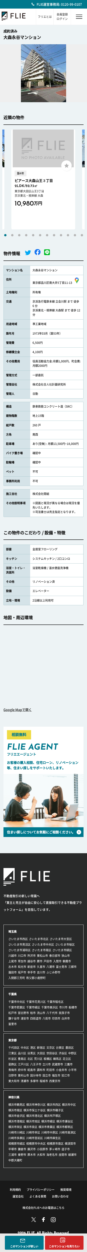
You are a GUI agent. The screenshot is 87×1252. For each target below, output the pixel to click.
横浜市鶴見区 (16, 1104)
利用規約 (15, 1189)
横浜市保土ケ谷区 (34, 1110)
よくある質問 (37, 1196)
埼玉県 (12, 931)
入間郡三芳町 (16, 977)
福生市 (56, 1075)
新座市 (31, 966)
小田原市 (42, 1149)
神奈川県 (13, 1097)
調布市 (41, 1069)
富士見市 (61, 966)
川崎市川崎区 (16, 1132)
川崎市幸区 (33, 1132)
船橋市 (73, 1007)
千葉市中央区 (16, 1001)
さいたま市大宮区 (61, 939)
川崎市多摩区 (16, 1138)
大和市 (41, 1154)
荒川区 (38, 1058)
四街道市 (35, 1018)
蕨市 (39, 961)
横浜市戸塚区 (52, 1115)
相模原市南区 (55, 1143)
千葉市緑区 (33, 1007)
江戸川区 (23, 1064)
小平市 (72, 1069)
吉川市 (41, 972)
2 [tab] (12, 235)
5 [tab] (33, 235)
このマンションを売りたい (64, 1246)
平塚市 (12, 1149)
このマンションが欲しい (24, 1246)
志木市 (12, 966)
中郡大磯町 (15, 1160)
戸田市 (48, 961)
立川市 (46, 1064)
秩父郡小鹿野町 (36, 977)
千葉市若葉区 (16, 1007)
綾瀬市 (72, 1154)
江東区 (12, 1053)
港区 (33, 1047)
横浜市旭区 (33, 1121)
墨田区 (69, 1047)
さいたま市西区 (18, 939)
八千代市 (52, 1012)
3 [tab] (19, 235)
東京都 (12, 1040)
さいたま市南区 (41, 950)
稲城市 (44, 1081)
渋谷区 (63, 1053)
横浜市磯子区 (55, 1110)
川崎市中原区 (49, 1132)
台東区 (60, 1047)
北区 (30, 1058)
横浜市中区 (69, 1104)
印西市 (56, 1018)
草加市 (22, 961)
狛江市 (65, 1075)
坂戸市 (22, 972)
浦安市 (25, 1018)
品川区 (22, 1053)
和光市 (22, 966)
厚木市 (31, 1154)
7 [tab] (47, 235)
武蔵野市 (57, 1064)
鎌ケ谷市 (13, 1018)
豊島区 (22, 1058)
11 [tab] (75, 235)
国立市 (46, 1075)
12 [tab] (82, 235)
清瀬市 (25, 1081)
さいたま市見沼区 (19, 944)
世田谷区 (52, 1053)
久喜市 (41, 966)
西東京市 (54, 1081)
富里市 (12, 1024)
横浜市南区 (15, 1110)
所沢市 (31, 955)
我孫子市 (64, 1012)
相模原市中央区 (36, 1143)
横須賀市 (70, 1143)
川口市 (22, 955)
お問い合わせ (60, 1196)
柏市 (33, 1012)
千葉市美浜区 (49, 1007)
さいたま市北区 (38, 939)
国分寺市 (35, 1075)
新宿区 (41, 1047)
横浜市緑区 (48, 1121)
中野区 (72, 1053)
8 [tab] (54, 235)
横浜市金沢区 (16, 1115)
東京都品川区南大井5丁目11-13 (52, 282)
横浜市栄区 (15, 1126)
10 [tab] (68, 235)
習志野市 (23, 1012)
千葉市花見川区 (36, 1001)
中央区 (25, 1047)
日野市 (12, 1075)
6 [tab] (40, 235)
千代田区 (13, 1047)
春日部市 (54, 955)
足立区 (67, 1058)
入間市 (57, 961)
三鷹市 (68, 1064)
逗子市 (65, 1149)
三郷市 (72, 966)
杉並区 (12, 1058)
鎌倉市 (22, 1149)
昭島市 (31, 1069)
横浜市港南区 (16, 1121)
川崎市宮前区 (34, 1138)
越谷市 (31, 961)
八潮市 (50, 966)
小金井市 (61, 1069)
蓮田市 (12, 972)
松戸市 (12, 1012)
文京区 (50, 1047)
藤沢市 (31, 1149)
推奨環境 (65, 1189)
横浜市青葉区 (47, 1126)
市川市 (63, 1007)
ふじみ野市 (53, 972)
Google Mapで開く (17, 709)
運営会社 (18, 1196)
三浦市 (12, 1154)
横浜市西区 (54, 1104)
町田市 (50, 1069)
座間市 (63, 1154)
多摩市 (34, 1081)
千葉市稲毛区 (55, 1001)
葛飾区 (12, 1064)
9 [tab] (61, 235)
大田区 (41, 1053)
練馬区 (57, 1058)
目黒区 (31, 1053)
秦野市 (22, 1154)
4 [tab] (26, 235)
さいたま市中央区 (43, 944)
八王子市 (35, 1064)
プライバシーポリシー (41, 1189)
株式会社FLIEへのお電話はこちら (43, 1207)
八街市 (46, 1018)
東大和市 (13, 1081)
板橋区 (48, 1058)
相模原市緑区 (16, 1143)
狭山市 (65, 955)
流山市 (41, 1012)
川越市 (12, 955)
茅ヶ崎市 (54, 1149)
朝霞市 (67, 961)
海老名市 (52, 1154)
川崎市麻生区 (52, 1138)
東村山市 (23, 1075)
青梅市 (12, 1069)
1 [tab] (5, 235)
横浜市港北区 (34, 1115)
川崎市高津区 (67, 1132)
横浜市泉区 (30, 1126)
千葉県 (12, 994)
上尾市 (12, 961)
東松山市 (42, 955)
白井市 (65, 1018)
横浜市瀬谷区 (64, 1121)
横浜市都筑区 (64, 1126)
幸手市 (31, 972)
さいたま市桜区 (65, 944)
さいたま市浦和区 (19, 950)
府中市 (22, 1069)
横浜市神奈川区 (36, 1104)
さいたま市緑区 (62, 950)
